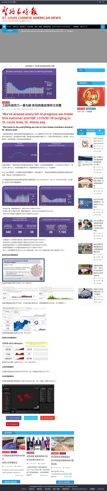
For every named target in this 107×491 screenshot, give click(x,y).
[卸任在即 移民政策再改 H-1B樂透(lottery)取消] (85, 203)
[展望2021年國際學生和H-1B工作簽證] (85, 293)
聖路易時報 (47, 27)
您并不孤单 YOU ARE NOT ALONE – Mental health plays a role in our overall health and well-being (89, 117)
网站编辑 (18, 109)
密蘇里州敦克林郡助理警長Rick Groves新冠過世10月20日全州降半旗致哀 (12, 482)
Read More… (19, 475)
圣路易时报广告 (90, 112)
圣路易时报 (6, 102)
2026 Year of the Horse (61, 27)
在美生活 (15, 27)
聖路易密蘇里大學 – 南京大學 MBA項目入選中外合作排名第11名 (98, 270)
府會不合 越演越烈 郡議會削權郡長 (66, 482)
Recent (92, 130)
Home (9, 27)
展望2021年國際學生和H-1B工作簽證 (98, 291)
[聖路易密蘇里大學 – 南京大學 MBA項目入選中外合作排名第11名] (85, 270)
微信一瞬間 (38, 27)
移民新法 (23, 27)
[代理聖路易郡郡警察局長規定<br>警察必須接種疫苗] (13, 443)
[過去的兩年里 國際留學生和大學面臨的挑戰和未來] (85, 248)
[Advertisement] (53, 48)
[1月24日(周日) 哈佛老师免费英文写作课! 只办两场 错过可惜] (85, 225)
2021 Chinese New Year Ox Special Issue (99, 141)
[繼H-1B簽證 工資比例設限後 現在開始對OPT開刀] (85, 161)
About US (83, 27)
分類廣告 (76, 27)
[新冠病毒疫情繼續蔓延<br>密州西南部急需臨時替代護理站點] (62, 444)
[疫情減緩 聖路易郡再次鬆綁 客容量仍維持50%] (38, 443)
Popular (81, 133)
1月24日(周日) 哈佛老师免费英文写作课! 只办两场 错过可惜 (99, 226)
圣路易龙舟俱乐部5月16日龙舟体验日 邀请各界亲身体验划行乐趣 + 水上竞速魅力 (47, 30)
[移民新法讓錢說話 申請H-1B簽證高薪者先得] (85, 182)
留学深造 (30, 27)
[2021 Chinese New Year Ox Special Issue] (85, 142)
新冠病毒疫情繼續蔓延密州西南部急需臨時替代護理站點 (62, 460)
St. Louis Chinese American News (31, 17)
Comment (100, 133)
